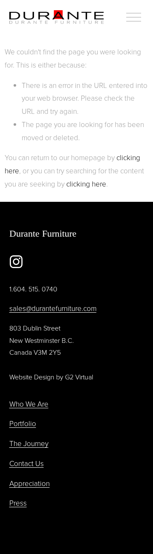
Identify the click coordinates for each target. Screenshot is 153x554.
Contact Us (26, 463)
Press (18, 503)
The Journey (28, 443)
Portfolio (22, 423)
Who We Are (28, 404)
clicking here (86, 184)
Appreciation (29, 483)
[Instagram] (16, 262)
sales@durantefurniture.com (52, 308)
